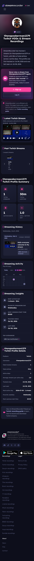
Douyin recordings (8, 468)
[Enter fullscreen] (28, 138)
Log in (17, 95)
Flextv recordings (8, 512)
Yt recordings (6, 494)
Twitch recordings (8, 465)
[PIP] (25, 138)
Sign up (18, 89)
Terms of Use (22, 461)
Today (6, 270)
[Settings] (22, 138)
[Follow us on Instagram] (15, 445)
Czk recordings (7, 490)
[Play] (4, 138)
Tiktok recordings (8, 461)
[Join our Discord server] (4, 445)
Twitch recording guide (14, 411)
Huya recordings (7, 529)
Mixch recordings (8, 508)
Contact (5, 551)
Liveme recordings (8, 504)
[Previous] (4, 164)
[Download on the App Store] (26, 452)
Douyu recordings (8, 525)
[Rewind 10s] (7, 138)
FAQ (3, 547)
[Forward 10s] (10, 138)
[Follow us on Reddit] (18, 445)
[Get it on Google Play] (10, 452)
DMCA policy (22, 468)
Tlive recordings (7, 482)
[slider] (13, 138)
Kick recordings (7, 472)
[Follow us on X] (11, 445)
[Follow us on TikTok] (8, 445)
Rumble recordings (8, 533)
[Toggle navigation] (4, 9)
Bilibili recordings (8, 522)
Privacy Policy (22, 465)
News (4, 543)
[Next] (29, 164)
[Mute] (14, 138)
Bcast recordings (8, 486)
